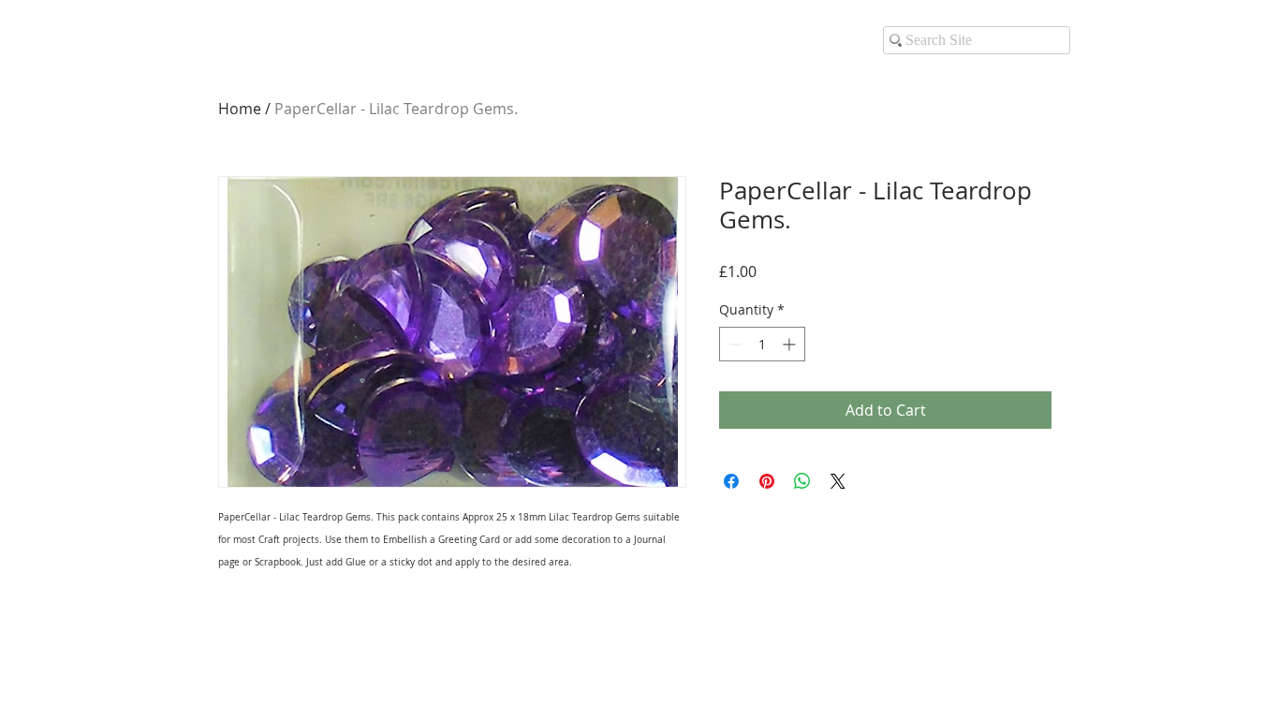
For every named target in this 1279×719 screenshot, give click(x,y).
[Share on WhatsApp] (802, 481)
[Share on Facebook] (731, 481)
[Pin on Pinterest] (767, 481)
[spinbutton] (762, 344)
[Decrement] (733, 344)
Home (239, 108)
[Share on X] (838, 481)
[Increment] (790, 344)
